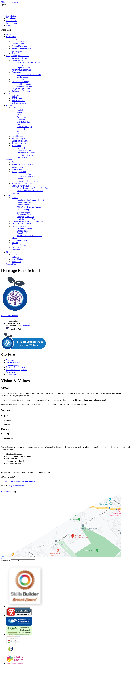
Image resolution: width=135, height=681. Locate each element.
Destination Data (24, 214)
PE (18, 131)
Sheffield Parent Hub (20, 186)
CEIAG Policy (23, 209)
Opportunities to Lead (26, 155)
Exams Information (20, 226)
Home (8, 34)
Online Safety (17, 60)
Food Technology (24, 126)
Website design (7, 491)
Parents (9, 160)
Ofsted (14, 238)
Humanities (21, 129)
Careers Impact (23, 205)
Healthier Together (24, 84)
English (20, 110)
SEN (8, 93)
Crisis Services (18, 79)
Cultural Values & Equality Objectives (27, 221)
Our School (11, 37)
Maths (19, 112)
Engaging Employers (25, 216)
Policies (15, 243)
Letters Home (12, 23)
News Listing (12, 25)
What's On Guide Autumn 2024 (30, 190)
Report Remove (23, 67)
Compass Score (23, 212)
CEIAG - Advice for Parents (29, 207)
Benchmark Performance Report (30, 200)
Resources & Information (22, 183)
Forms (14, 162)
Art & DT (21, 119)
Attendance (16, 72)
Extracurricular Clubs (26, 153)
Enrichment (16, 145)
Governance (17, 51)
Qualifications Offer (20, 141)
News (8, 252)
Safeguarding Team (20, 58)
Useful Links (22, 77)
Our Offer (10, 105)
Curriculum (16, 108)
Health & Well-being (20, 82)
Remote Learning (19, 143)
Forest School (17, 136)
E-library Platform (24, 174)
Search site (5, 561)
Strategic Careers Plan (26, 219)
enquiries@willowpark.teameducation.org (21, 481)
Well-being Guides (24, 86)
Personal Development (21, 46)
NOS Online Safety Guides (28, 63)
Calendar (15, 254)
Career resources (24, 202)
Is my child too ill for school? (29, 74)
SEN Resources (18, 100)
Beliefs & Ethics (23, 122)
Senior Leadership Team (22, 48)
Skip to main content (9, 2)
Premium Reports (19, 245)
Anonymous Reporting (21, 70)
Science (20, 115)
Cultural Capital (23, 148)
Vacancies (16, 250)
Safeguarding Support (21, 91)
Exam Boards (22, 231)
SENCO (15, 96)
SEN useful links (19, 103)
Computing (21, 117)
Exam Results (22, 233)
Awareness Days (24, 150)
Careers (20, 124)
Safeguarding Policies (21, 89)
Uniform (15, 193)
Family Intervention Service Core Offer (33, 188)
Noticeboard (11, 20)
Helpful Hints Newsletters (22, 164)
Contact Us (11, 264)
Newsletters (11, 16)
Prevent (20, 65)
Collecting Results (24, 228)
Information (11, 195)
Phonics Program (19, 138)
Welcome (15, 39)
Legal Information (16, 486)
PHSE (19, 134)
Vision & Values (18, 41)
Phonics (20, 179)
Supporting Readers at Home (29, 181)
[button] (12, 30)
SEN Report (17, 98)
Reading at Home (19, 171)
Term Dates (11, 18)
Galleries (15, 257)
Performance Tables (20, 240)
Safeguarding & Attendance (17, 55)
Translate (26, 326)
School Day (16, 53)
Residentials (22, 157)
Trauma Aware (18, 44)
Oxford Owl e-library (26, 176)
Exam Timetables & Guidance (29, 235)
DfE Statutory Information (22, 224)
